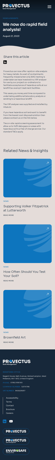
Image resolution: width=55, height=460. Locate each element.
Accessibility (12, 398)
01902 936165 (16, 383)
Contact (10, 406)
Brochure (10, 409)
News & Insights (10, 18)
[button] (49, 6)
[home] (15, 6)
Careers (9, 413)
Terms (9, 402)
